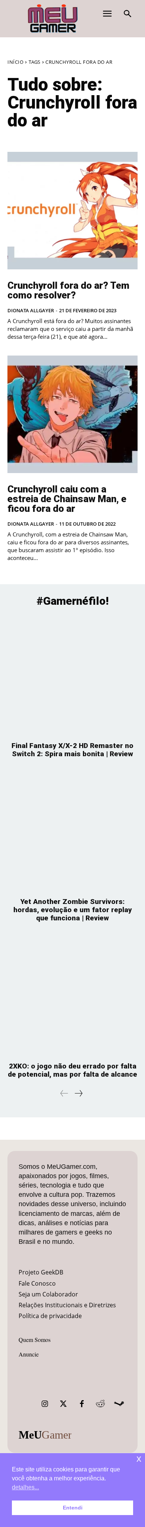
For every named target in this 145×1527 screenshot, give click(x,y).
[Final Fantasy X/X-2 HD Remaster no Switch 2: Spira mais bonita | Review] (72, 675)
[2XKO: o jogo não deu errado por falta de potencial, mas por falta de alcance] (72, 996)
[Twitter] (63, 1403)
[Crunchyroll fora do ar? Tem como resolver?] (72, 210)
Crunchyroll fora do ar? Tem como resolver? (68, 290)
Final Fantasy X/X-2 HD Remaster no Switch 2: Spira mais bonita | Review (72, 749)
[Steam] (119, 1403)
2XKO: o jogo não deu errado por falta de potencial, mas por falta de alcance (72, 1070)
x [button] (138, 1458)
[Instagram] (44, 1403)
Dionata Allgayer (30, 310)
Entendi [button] (73, 1508)
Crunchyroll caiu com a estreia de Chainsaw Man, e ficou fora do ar (66, 499)
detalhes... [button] (25, 1487)
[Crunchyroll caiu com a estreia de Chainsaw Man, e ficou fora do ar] (72, 414)
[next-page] (78, 1093)
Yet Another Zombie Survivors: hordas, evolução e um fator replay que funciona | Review (72, 909)
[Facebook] (81, 1403)
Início (15, 62)
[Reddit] (100, 1403)
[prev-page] (64, 1093)
